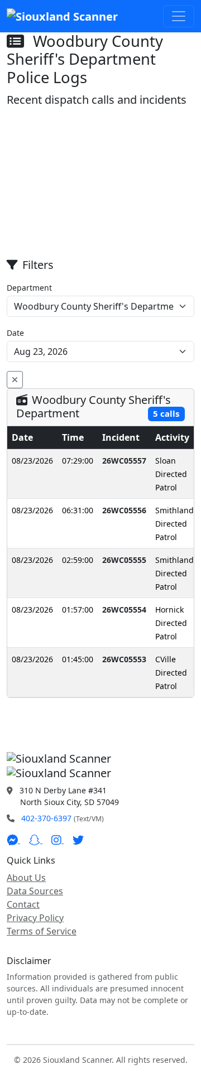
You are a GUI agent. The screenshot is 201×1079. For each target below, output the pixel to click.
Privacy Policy (35, 918)
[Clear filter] (15, 379)
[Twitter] (78, 840)
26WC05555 (124, 560)
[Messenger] (13, 840)
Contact (23, 904)
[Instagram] (57, 840)
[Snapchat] (35, 840)
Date (15, 332)
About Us (26, 877)
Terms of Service (41, 931)
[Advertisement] (100, 183)
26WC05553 (124, 659)
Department (29, 287)
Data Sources (35, 891)
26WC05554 (124, 609)
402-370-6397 (46, 818)
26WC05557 (124, 460)
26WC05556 (124, 510)
